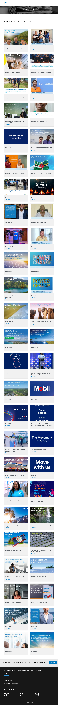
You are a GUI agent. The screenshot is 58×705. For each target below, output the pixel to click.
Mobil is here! (9, 147)
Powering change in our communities (41, 48)
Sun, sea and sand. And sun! (12, 526)
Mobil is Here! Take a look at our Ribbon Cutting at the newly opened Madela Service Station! (42, 373)
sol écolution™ (9, 399)
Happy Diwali (34, 198)
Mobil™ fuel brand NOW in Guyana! (14, 475)
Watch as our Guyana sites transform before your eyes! (15, 450)
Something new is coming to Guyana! (15, 500)
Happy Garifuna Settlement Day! (14, 72)
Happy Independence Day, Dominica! (41, 173)
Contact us (53, 662)
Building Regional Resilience (38, 576)
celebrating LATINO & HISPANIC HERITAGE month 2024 (39, 500)
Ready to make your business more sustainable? (14, 122)
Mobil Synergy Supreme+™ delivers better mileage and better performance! (42, 424)
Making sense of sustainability (13, 602)
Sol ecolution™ (9, 321)
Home (5, 16)
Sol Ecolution (8, 222)
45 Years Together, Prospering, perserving (13, 296)
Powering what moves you (38, 247)
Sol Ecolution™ (9, 271)
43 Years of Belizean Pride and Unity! (41, 526)
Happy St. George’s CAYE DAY (13, 550)
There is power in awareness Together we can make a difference (41, 322)
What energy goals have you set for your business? (14, 577)
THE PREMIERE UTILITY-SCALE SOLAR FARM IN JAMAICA (41, 551)
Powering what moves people (39, 121)
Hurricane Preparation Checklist (39, 602)
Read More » (7, 49)
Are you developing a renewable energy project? (41, 148)
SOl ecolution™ (9, 347)
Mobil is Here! (9, 247)
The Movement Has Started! (38, 449)
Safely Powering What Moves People (41, 72)
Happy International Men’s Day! (13, 48)
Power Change (35, 271)
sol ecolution (34, 651)
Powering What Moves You (38, 222)
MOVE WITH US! (35, 475)
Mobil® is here (9, 424)
